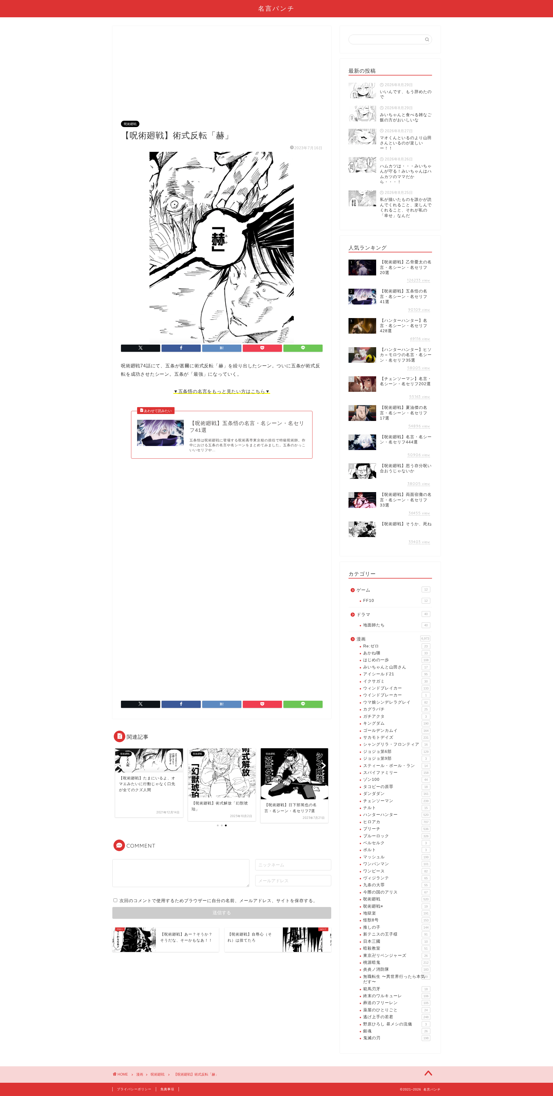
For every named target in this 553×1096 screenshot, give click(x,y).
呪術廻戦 (130, 124)
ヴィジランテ (395, 878)
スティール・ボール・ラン (395, 766)
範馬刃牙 (395, 989)
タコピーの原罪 (395, 787)
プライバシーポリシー (134, 1089)
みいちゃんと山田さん (395, 667)
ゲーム (392, 589)
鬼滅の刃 (396, 1038)
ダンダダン (396, 793)
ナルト (395, 808)
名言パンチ (276, 8)
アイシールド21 (395, 674)
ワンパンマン (396, 864)
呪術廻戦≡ (395, 906)
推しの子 (396, 927)
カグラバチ (395, 709)
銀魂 (395, 1031)
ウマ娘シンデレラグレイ (395, 702)
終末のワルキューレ (396, 996)
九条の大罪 (395, 885)
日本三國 (395, 941)
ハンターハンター (396, 814)
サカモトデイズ (396, 737)
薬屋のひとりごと (395, 1010)
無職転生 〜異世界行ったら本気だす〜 (395, 979)
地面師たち (395, 625)
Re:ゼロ (395, 646)
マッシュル (396, 857)
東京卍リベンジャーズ (395, 955)
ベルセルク (395, 843)
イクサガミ (395, 681)
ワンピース (395, 871)
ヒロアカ (396, 822)
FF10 (395, 600)
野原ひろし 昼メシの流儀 (395, 1024)
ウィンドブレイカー (396, 688)
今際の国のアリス (395, 892)
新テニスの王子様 (395, 934)
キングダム (396, 723)
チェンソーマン (396, 801)
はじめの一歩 (396, 660)
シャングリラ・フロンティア (395, 744)
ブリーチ (396, 829)
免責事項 (167, 1089)
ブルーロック (396, 836)
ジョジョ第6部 (396, 751)
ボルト (395, 850)
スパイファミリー (396, 772)
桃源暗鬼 (396, 962)
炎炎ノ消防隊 (396, 969)
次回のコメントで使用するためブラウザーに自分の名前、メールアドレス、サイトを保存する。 (219, 900)
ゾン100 (395, 779)
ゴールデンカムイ (396, 730)
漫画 (393, 638)
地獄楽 (396, 913)
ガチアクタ (395, 716)
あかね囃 (395, 653)
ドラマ (392, 614)
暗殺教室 (395, 948)
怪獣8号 (396, 920)
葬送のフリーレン (396, 1003)
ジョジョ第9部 (395, 758)
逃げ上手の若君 (396, 1017)
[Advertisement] (222, 77)
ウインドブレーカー (395, 695)
